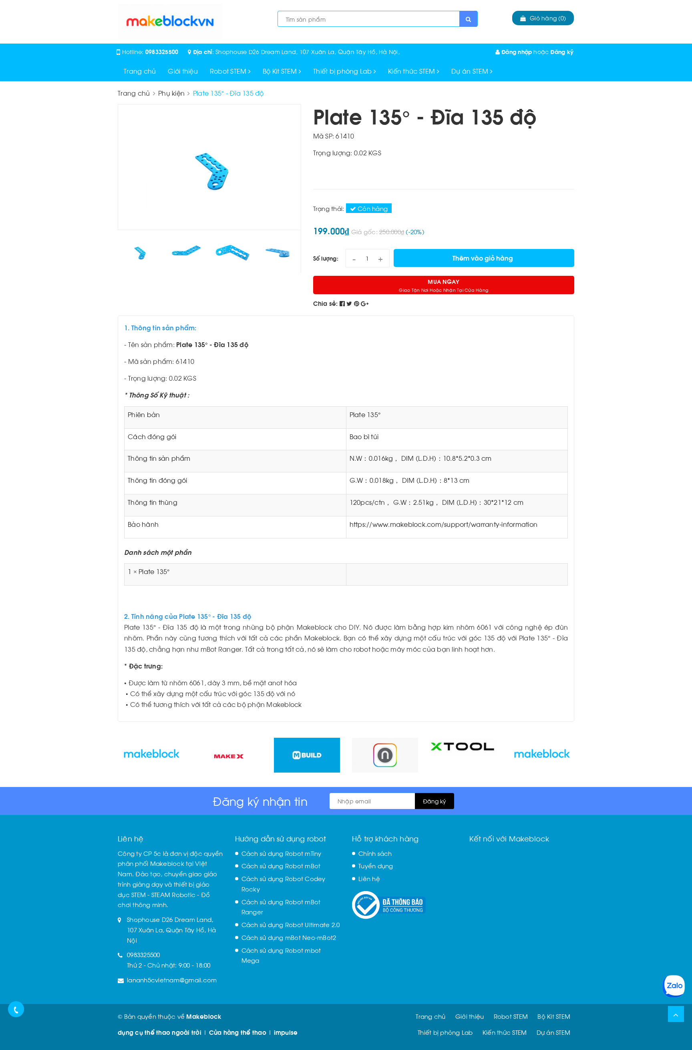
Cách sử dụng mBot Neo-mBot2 (288, 937)
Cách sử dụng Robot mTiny (281, 853)
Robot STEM (229, 70)
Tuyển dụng (375, 865)
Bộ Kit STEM (281, 70)
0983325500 (162, 51)
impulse (286, 1032)
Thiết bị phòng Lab (343, 70)
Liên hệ (369, 878)
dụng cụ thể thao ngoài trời (159, 1032)
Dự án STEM (470, 70)
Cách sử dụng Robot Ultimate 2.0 (290, 924)
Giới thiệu (183, 70)
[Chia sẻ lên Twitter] (350, 303)
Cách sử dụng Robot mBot (281, 865)
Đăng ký (561, 51)
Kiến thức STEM (412, 70)
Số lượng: (325, 258)
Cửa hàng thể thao (237, 1032)
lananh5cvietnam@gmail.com (172, 979)
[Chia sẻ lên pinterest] (357, 303)
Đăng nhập (516, 51)
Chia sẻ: (325, 303)
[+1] (364, 303)
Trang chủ (140, 70)
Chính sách (375, 853)
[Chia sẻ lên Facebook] (343, 303)
